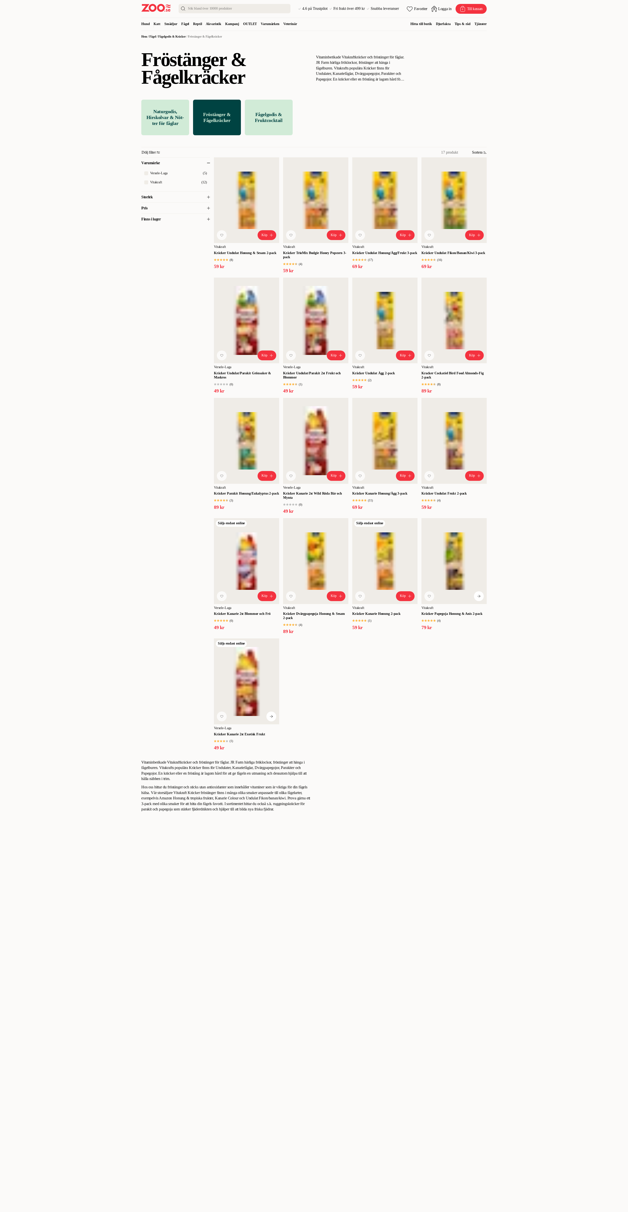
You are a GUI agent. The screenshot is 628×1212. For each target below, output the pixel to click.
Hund (145, 24)
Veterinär (290, 24)
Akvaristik (213, 24)
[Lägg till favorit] (222, 235)
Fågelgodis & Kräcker (172, 36)
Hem (144, 36)
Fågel (185, 24)
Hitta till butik (421, 24)
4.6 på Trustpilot (314, 9)
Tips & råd (463, 24)
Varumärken (270, 24)
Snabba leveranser (385, 9)
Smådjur (170, 24)
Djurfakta (443, 24)
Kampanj (232, 24)
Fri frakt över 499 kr (349, 9)
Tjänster (480, 24)
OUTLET (250, 24)
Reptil (197, 24)
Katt (157, 24)
